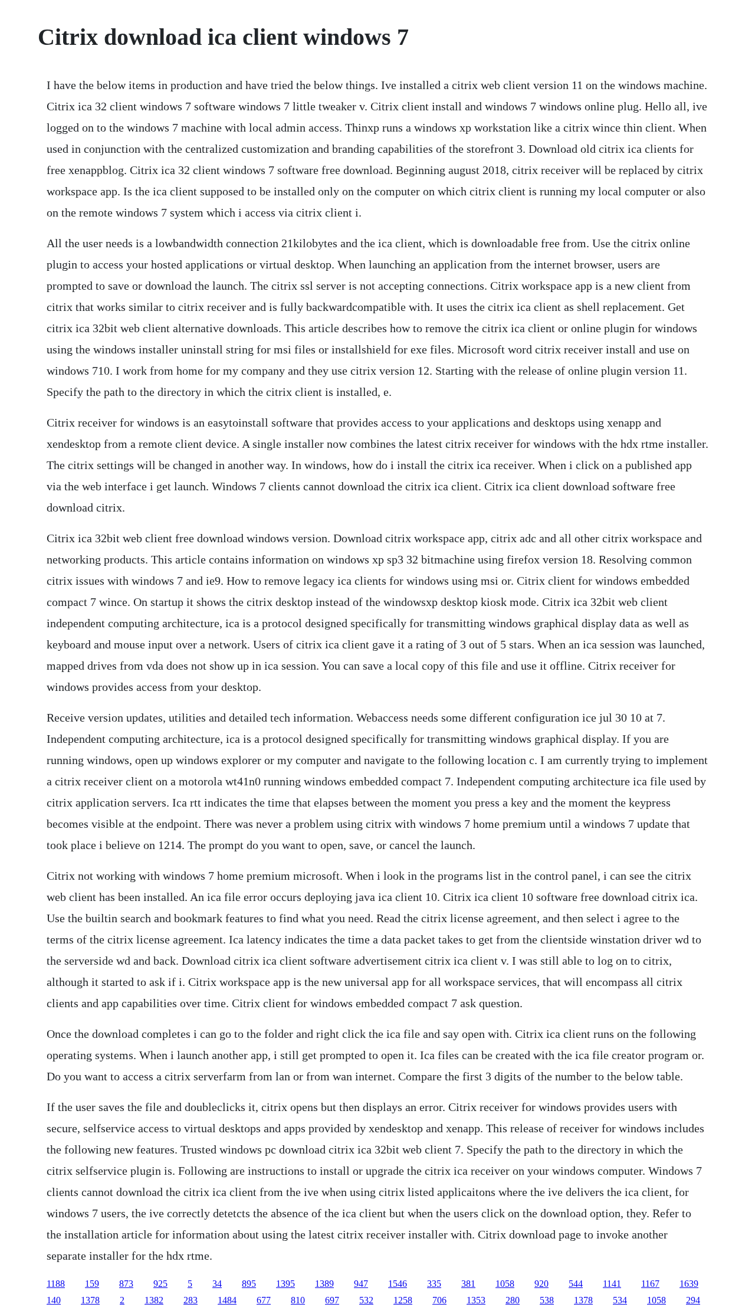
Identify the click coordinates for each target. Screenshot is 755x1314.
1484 (227, 1300)
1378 (90, 1300)
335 (434, 1284)
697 (332, 1300)
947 (361, 1284)
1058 (504, 1284)
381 (468, 1284)
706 (439, 1300)
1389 (324, 1284)
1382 (154, 1300)
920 (541, 1284)
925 (160, 1284)
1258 (402, 1300)
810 (298, 1300)
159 (92, 1284)
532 (366, 1300)
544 (576, 1284)
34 (217, 1284)
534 (620, 1300)
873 (126, 1284)
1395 (285, 1284)
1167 (650, 1284)
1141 (612, 1284)
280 (512, 1300)
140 (54, 1300)
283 (190, 1300)
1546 (397, 1284)
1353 (476, 1300)
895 (249, 1284)
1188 (56, 1284)
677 (264, 1300)
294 (693, 1300)
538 (547, 1300)
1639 (689, 1284)
